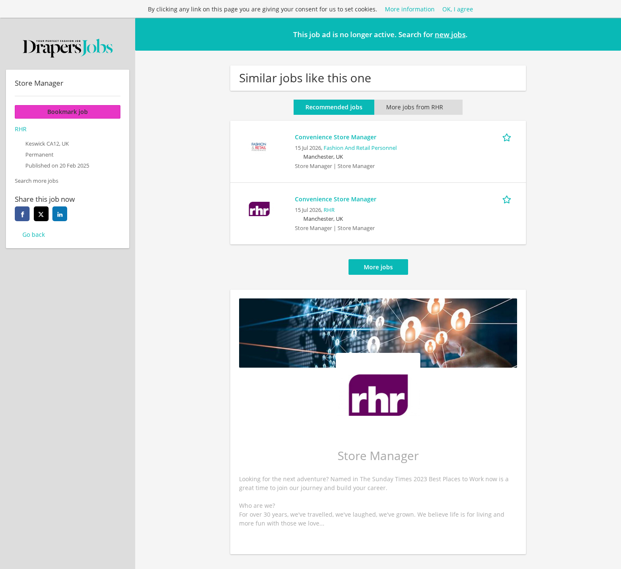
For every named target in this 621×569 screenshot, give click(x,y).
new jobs (450, 34)
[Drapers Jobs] (67, 48)
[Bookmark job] (508, 137)
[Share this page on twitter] (41, 213)
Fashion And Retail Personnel (360, 148)
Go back (33, 234)
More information (410, 9)
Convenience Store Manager (335, 137)
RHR (329, 210)
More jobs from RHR (414, 107)
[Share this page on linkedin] (59, 213)
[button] (608, 33)
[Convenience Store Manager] (259, 146)
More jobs (378, 267)
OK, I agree (457, 9)
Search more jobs (36, 180)
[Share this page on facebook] (22, 213)
